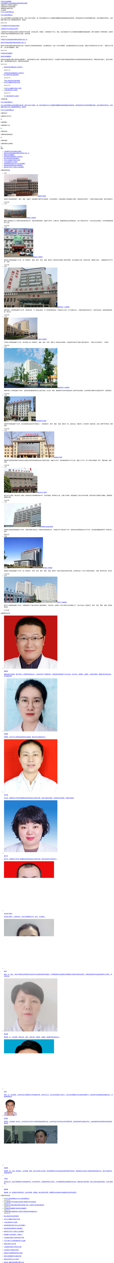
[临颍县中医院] (29, 457)
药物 (12, 3)
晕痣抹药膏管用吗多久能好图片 (13, 165)
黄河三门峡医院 (62, 602)
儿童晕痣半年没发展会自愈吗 (9, 29)
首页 (2, 3)
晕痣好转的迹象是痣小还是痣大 (13, 67)
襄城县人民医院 (47, 567)
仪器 (10, 3)
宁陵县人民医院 (42, 339)
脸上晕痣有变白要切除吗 (11, 74)
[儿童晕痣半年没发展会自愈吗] (10, 25)
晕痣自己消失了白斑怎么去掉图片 (14, 167)
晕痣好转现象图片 (6, 56)
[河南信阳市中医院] (20, 421)
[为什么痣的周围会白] (7, 12)
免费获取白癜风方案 (7, 8)
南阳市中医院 (42, 196)
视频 (4, 3)
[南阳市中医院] (21, 196)
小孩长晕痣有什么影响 (10, 90)
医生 (7, 3)
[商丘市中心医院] (20, 492)
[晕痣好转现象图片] (7, 53)
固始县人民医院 (38, 257)
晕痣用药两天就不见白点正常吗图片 (14, 163)
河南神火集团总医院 (47, 526)
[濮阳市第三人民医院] (30, 387)
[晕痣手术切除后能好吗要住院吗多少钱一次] (14, 39)
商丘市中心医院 (42, 492)
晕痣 (15, 3)
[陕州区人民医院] (15, 217)
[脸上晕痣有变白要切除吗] (12, 80)
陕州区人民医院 (31, 217)
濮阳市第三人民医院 (63, 387)
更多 (8, 170)
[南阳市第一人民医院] (30, 307)
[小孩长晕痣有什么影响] (11, 96)
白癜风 (25, 3)
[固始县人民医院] (18, 257)
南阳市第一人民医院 (63, 307)
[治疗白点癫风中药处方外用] (12, 88)
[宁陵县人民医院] (20, 339)
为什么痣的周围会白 (7, 15)
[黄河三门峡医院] (30, 602)
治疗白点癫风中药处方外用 (12, 82)
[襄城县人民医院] (23, 567)
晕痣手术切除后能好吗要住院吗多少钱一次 (13, 42)
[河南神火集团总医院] (22, 526)
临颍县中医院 (58, 457)
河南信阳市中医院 (41, 421)
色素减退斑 (20, 3)
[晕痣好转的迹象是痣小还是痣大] (14, 73)
